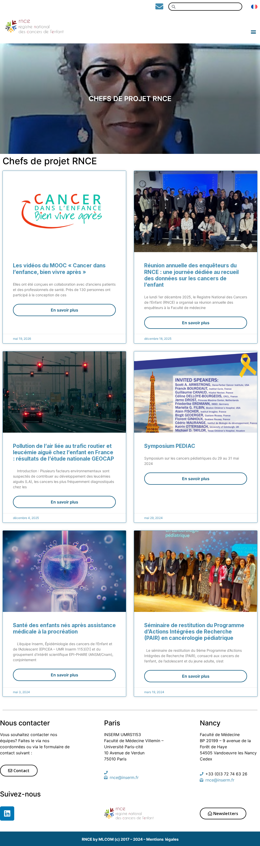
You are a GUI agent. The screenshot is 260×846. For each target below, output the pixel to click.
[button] (253, 26)
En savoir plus (64, 310)
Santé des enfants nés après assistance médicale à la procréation (64, 628)
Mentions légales (162, 839)
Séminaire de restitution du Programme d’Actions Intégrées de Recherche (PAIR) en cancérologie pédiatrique (194, 631)
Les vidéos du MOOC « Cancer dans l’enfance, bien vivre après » (59, 268)
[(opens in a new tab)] (195, 392)
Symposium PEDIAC (169, 446)
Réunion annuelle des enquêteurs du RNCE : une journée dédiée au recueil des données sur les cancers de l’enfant (191, 275)
